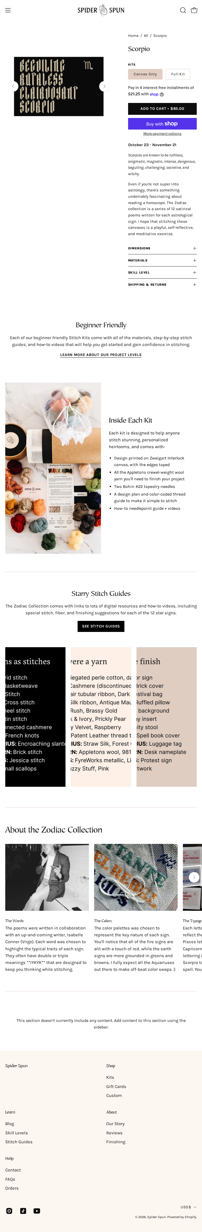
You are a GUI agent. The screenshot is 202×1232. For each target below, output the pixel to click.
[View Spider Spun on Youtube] (36, 1211)
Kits (110, 1077)
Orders (12, 1188)
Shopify (190, 1217)
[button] (182, 10)
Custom (114, 1095)
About (111, 1112)
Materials (138, 260)
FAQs (10, 1179)
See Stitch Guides (101, 626)
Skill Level (139, 272)
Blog (9, 1123)
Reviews (114, 1132)
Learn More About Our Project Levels (101, 355)
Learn (10, 1112)
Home (133, 35)
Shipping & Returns (147, 284)
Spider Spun (16, 1066)
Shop (110, 1066)
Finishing (115, 1141)
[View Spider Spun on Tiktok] (22, 1211)
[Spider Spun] (101, 10)
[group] (101, 908)
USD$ (186, 1207)
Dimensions (139, 248)
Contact (13, 1169)
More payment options (162, 133)
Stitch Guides (19, 1141)
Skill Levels (16, 1132)
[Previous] (13, 86)
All (146, 35)
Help (9, 1159)
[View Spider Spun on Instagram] (8, 1211)
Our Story (115, 1123)
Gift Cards (116, 1086)
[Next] (104, 86)
